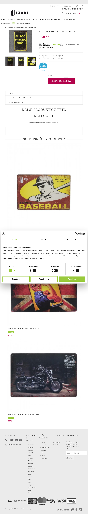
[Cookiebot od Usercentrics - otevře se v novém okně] (76, 233)
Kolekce (44, 455)
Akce (43, 453)
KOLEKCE (3, 19)
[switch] (33, 270)
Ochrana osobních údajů (30, 452)
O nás (56, 445)
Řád (29, 479)
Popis (11, 93)
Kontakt (57, 442)
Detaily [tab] (44, 240)
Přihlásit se (56, 6)
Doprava (30, 466)
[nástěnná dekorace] (44, 289)
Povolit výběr (44, 279)
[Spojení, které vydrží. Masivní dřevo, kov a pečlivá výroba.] (19, 12)
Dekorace (57, 19)
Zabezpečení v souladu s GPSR (21, 98)
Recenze (44, 458)
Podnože (48, 19)
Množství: (51, 76)
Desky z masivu (21, 19)
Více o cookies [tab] (72, 240)
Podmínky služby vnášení (31, 474)
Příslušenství (69, 19)
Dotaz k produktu (16, 102)
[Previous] (33, 61)
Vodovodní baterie (36, 19)
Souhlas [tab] (15, 240)
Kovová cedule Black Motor (23, 414)
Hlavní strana (9, 27)
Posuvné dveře (8, 23)
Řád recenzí (31, 469)
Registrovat (68, 6)
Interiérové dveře (23, 23)
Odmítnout (16, 279)
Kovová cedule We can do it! (23, 329)
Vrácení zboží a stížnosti (30, 460)
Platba (30, 493)
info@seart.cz (14, 444)
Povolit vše (72, 279)
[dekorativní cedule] (44, 192)
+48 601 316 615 (77, 9)
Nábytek (10, 19)
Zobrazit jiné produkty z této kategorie (43, 123)
